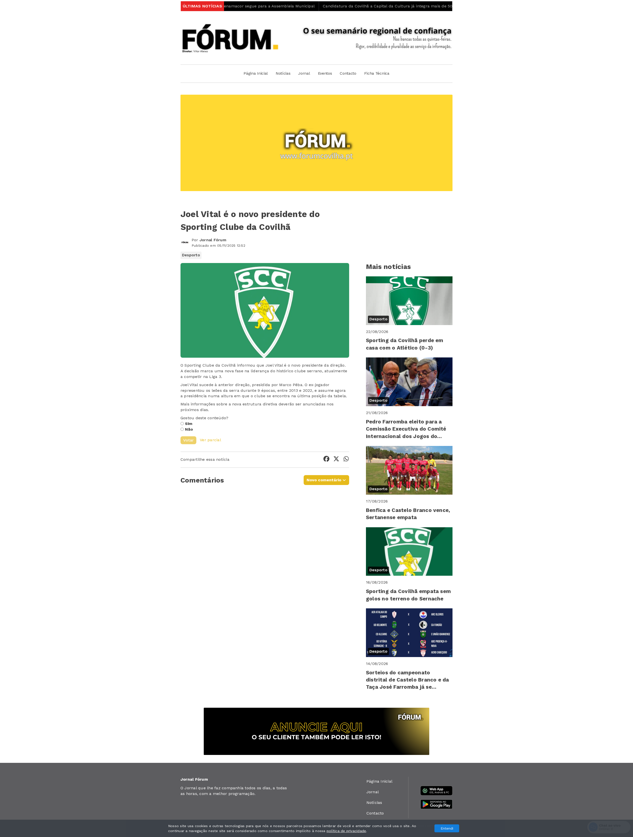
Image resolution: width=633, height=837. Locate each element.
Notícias (283, 73)
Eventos (325, 73)
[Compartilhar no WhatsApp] (346, 459)
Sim (189, 423)
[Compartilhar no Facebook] (326, 459)
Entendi (447, 828)
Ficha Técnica (376, 73)
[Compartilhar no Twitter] (336, 459)
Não (189, 429)
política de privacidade (346, 831)
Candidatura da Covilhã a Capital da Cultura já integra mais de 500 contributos (367, 6)
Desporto (191, 255)
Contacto (348, 73)
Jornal (304, 73)
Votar (188, 440)
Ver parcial (210, 440)
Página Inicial (256, 73)
